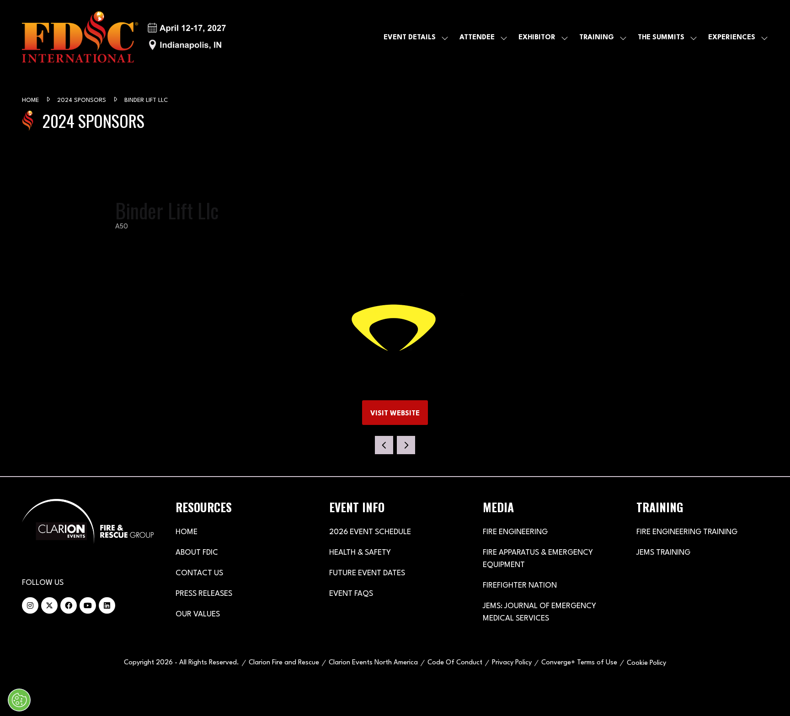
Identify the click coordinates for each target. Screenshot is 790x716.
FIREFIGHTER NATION (520, 585)
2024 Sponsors (82, 100)
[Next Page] (406, 445)
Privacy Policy (512, 662)
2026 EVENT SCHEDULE (370, 532)
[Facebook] (68, 605)
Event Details (410, 37)
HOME (187, 532)
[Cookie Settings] (19, 700)
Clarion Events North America (373, 662)
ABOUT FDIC (197, 553)
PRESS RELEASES (204, 594)
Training (596, 37)
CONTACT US (199, 573)
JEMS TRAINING (663, 553)
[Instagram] (30, 605)
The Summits (661, 37)
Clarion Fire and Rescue (284, 662)
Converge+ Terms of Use (579, 662)
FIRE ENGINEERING (515, 532)
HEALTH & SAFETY (360, 553)
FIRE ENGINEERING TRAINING (686, 532)
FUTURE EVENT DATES (367, 573)
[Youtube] (88, 605)
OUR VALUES (198, 614)
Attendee (477, 37)
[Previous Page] (384, 445)
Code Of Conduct (454, 662)
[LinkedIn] (107, 605)
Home (31, 100)
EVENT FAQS (351, 594)
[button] (395, 412)
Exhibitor (536, 37)
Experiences (731, 37)
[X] (49, 605)
